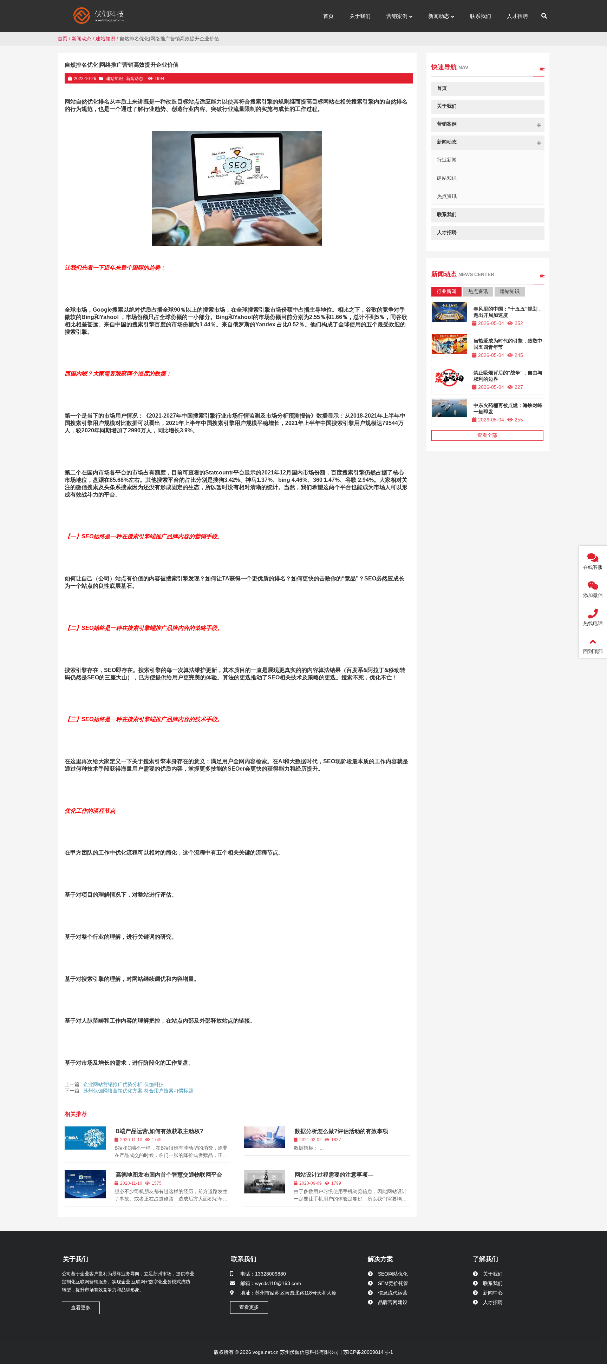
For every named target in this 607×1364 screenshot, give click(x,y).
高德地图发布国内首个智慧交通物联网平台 (169, 1175)
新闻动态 (81, 38)
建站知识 (105, 38)
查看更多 (81, 1307)
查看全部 (487, 435)
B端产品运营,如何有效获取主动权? (159, 1131)
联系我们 (243, 1259)
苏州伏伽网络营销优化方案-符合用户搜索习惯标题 (138, 1090)
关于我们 (75, 1259)
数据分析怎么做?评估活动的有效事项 (341, 1131)
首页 (62, 38)
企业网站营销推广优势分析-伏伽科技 (123, 1084)
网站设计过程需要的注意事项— (334, 1175)
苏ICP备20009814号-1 (367, 1352)
